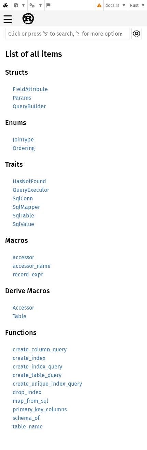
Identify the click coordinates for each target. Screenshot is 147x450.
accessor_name (32, 266)
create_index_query (37, 366)
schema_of (26, 418)
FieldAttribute (30, 89)
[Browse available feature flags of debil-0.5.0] (48, 5)
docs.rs (112, 5)
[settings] (136, 33)
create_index (29, 358)
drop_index (27, 392)
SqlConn (23, 198)
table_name (28, 426)
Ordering (24, 148)
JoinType (23, 139)
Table (19, 316)
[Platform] (36, 5)
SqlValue (23, 224)
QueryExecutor (31, 190)
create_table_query (37, 375)
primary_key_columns (40, 409)
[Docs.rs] (6, 5)
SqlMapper (26, 207)
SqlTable (23, 215)
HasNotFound (29, 181)
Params (22, 98)
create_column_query (40, 349)
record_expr (28, 274)
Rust (134, 5)
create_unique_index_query (47, 383)
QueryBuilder (29, 106)
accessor (23, 257)
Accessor (23, 307)
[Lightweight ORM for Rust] (19, 5)
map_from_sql (30, 401)
